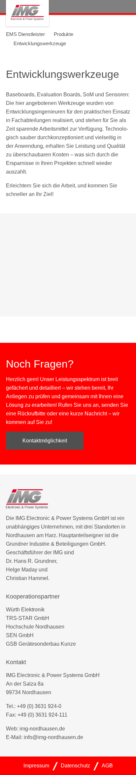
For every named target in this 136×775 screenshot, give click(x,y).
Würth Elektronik (25, 609)
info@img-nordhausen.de (53, 737)
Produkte (63, 34)
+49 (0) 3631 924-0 (39, 706)
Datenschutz (75, 765)
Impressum (36, 765)
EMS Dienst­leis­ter (25, 34)
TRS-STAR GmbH (27, 618)
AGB (107, 765)
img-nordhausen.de (42, 728)
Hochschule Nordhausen (35, 627)
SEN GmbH (20, 635)
